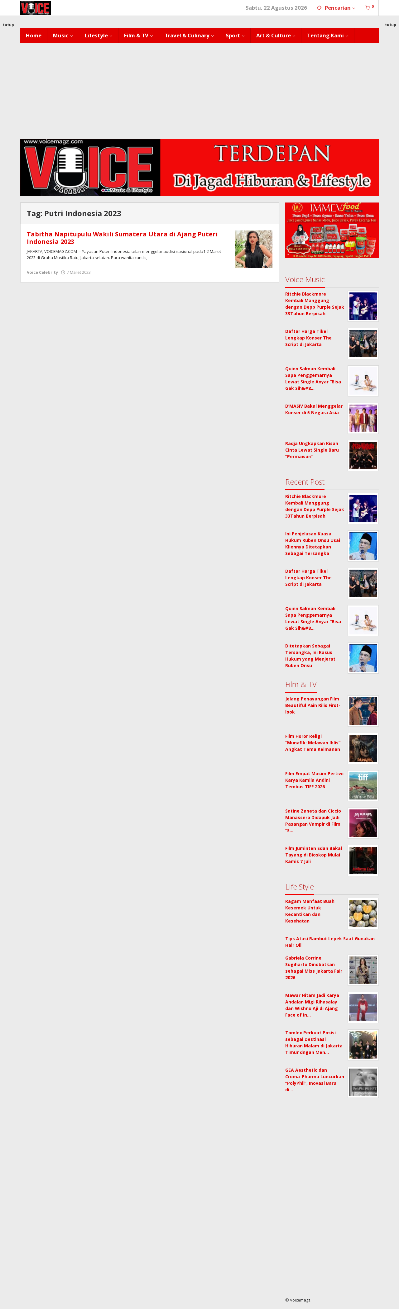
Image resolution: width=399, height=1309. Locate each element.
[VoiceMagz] (35, 8)
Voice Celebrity (42, 272)
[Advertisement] (199, 89)
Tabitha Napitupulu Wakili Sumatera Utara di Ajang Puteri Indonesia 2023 (122, 238)
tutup (8, 24)
